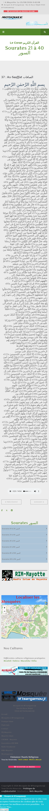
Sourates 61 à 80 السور (11, 547)
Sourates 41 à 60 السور (11, 541)
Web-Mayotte (36, 791)
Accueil (4, 714)
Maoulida (25, 661)
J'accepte (4, 810)
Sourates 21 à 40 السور (11, 535)
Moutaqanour (7, 754)
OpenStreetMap (35, 638)
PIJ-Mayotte (6, 732)
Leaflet (27, 638)
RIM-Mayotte (7, 750)
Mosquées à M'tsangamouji (12, 718)
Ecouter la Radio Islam (22, 11)
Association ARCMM (9, 743)
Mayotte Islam (7, 736)
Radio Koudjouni (8, 747)
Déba (34, 661)
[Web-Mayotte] (24, 671)
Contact (4, 729)
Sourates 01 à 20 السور (11, 529)
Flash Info (5, 725)
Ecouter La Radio (25, 767)
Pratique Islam (7, 721)
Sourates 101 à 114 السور (11, 559)
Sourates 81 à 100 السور (11, 553)
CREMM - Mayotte (9, 739)
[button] (26, 614)
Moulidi (7, 661)
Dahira (16, 661)
